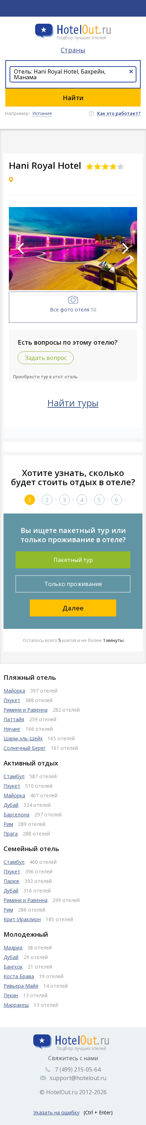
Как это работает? (119, 113)
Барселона (16, 814)
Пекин (11, 995)
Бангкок (13, 966)
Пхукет (12, 700)
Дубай (11, 805)
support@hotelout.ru (78, 1078)
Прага (11, 833)
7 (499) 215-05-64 (78, 1069)
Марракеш (16, 1004)
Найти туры (73, 403)
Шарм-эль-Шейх (23, 738)
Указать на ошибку (56, 1112)
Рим (8, 824)
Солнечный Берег (25, 748)
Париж (11, 881)
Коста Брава (19, 976)
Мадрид (13, 947)
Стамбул (14, 776)
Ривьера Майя (21, 985)
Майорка (14, 690)
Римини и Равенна (25, 709)
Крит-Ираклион (22, 919)
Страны (73, 50)
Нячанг (12, 728)
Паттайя (14, 719)
